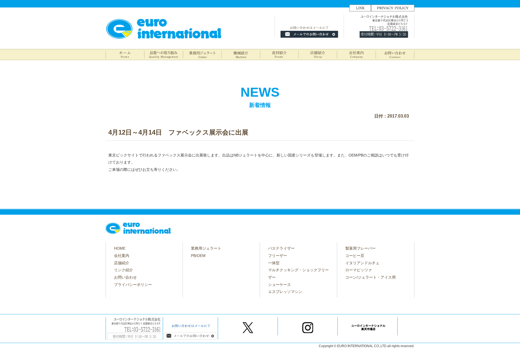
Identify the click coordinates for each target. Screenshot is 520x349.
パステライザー (281, 248)
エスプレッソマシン (285, 291)
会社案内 (121, 255)
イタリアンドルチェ (362, 263)
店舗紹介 (121, 263)
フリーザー (277, 255)
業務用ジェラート (206, 248)
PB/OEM (198, 255)
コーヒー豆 (354, 255)
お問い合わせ (125, 277)
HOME (119, 248)
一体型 (274, 263)
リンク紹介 (123, 270)
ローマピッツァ (358, 270)
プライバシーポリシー (133, 284)
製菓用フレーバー (360, 248)
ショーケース (279, 284)
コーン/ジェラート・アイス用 (370, 277)
